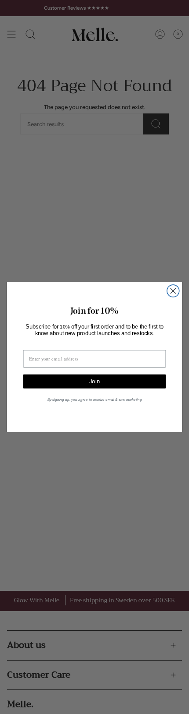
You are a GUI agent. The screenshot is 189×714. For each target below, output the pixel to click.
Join (94, 381)
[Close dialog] (173, 291)
